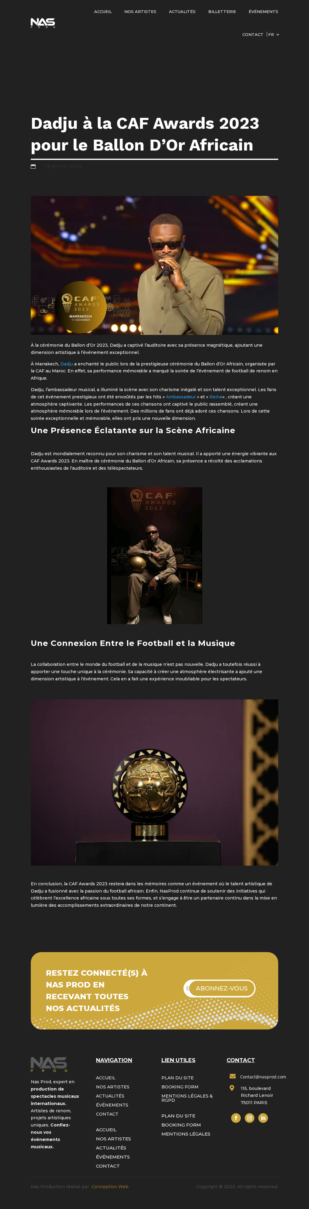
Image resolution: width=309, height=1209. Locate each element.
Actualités (182, 11)
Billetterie (222, 11)
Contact (252, 34)
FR (271, 34)
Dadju (66, 364)
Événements (263, 11)
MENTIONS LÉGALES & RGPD (187, 1098)
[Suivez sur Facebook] (236, 1118)
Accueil (103, 11)
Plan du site (177, 1078)
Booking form (181, 1125)
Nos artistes (140, 11)
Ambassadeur (181, 397)
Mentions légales (185, 1134)
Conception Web (110, 1186)
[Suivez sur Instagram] (249, 1118)
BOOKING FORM (180, 1087)
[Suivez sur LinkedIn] (263, 1118)
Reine (215, 397)
